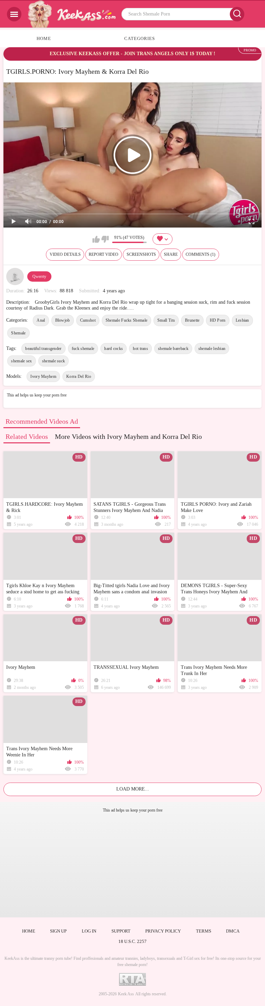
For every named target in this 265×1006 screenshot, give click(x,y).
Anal (41, 320)
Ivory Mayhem (43, 376)
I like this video (96, 239)
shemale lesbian (212, 348)
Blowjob (62, 320)
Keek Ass (126, 994)
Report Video (103, 254)
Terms (203, 931)
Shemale (18, 333)
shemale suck (53, 361)
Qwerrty (39, 276)
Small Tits (166, 320)
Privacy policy (163, 931)
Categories (139, 38)
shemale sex (21, 361)
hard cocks (113, 348)
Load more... (132, 789)
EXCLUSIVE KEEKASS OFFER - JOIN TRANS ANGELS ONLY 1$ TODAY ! (132, 53)
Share (171, 254)
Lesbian (242, 320)
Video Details (65, 254)
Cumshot (88, 320)
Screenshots (141, 254)
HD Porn (218, 320)
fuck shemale (83, 348)
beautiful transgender (43, 348)
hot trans (140, 348)
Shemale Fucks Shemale (126, 320)
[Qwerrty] (14, 276)
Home (44, 38)
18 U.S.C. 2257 (132, 941)
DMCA (232, 931)
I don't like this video (105, 239)
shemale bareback (173, 348)
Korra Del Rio (78, 376)
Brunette (192, 320)
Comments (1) (200, 254)
